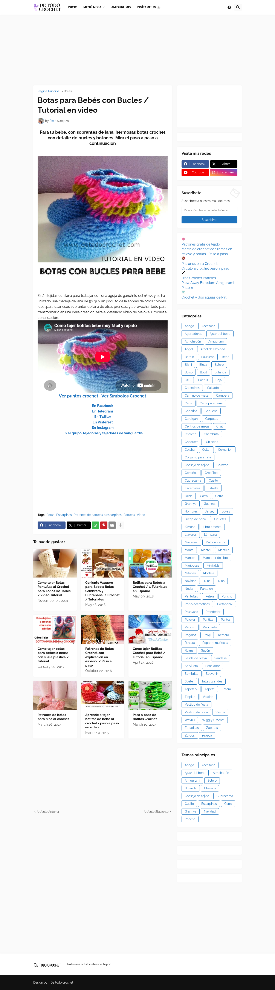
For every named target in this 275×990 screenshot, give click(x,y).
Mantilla (223, 550)
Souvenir (212, 673)
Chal (219, 426)
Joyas (226, 511)
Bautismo (207, 357)
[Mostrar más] (120, 525)
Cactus (203, 380)
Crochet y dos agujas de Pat (204, 297)
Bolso (188, 372)
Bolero (219, 364)
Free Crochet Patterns (199, 278)
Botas (68, 91)
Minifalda (213, 565)
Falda (188, 496)
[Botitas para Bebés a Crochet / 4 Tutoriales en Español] (150, 563)
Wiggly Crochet (213, 720)
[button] (229, 7)
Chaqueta (192, 442)
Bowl (203, 372)
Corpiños (191, 473)
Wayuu (190, 720)
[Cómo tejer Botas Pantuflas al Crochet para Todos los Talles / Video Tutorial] (55, 563)
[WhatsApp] (95, 525)
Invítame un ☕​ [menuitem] (148, 7)
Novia (189, 588)
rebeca (207, 735)
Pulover (190, 619)
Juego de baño (195, 519)
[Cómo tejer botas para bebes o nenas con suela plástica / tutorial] (55, 629)
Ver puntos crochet (78, 396)
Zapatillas (192, 727)
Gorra (204, 496)
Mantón (190, 557)
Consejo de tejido (197, 465)
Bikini (188, 364)
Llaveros (191, 534)
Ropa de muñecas (215, 642)
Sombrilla (191, 673)
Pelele (209, 596)
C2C (188, 380)
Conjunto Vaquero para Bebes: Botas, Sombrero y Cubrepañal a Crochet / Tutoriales (102, 591)
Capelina (191, 411)
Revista (190, 642)
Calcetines (192, 388)
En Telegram (102, 411)
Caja (218, 380)
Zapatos (212, 727)
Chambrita (211, 434)
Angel (189, 349)
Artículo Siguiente (156, 811)
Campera (222, 395)
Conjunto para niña (198, 457)
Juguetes (219, 519)
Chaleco (190, 434)
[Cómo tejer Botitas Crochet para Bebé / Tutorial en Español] (150, 629)
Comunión (225, 449)
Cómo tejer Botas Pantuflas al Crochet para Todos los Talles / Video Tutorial (54, 589)
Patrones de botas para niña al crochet (53, 717)
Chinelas (212, 442)
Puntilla (208, 619)
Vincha (220, 712)
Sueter (189, 681)
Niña (207, 581)
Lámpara (210, 534)
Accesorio (208, 326)
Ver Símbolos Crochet (123, 396)
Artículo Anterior (48, 811)
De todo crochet (61, 982)
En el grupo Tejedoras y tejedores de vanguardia (103, 433)
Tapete (210, 689)
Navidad (191, 581)
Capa (188, 403)
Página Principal (49, 91)
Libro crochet (212, 527)
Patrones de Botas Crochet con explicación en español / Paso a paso (99, 657)
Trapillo (190, 697)
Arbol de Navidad (212, 349)
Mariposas (192, 565)
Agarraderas (193, 333)
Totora (226, 689)
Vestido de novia (196, 712)
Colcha (190, 449)
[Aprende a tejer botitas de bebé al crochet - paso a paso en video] (102, 695)
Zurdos (190, 735)
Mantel (206, 550)
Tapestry (191, 689)
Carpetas (211, 418)
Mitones (190, 573)
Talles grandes (212, 681)
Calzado (213, 388)
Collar (206, 449)
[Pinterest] (103, 525)
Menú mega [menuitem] (92, 7)
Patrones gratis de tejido (201, 244)
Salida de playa (196, 658)
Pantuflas (191, 596)
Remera (223, 635)
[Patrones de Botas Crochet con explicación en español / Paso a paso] (102, 629)
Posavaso (191, 612)
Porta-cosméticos (197, 604)
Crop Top (211, 473)
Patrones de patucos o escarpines (98, 515)
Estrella (213, 488)
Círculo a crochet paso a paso (205, 268)
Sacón (205, 650)
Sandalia (220, 658)
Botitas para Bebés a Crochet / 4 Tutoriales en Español (150, 587)
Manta (189, 550)
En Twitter (102, 417)
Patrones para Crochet (199, 264)
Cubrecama (193, 480)
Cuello (213, 480)
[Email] (112, 525)
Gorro (219, 496)
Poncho (227, 596)
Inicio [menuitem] (72, 7)
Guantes (209, 503)
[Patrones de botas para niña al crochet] (55, 695)
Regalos (190, 635)
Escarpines (64, 515)
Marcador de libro (215, 557)
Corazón (222, 465)
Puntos (226, 619)
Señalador (212, 666)
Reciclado (210, 627)
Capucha (211, 411)
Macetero (191, 542)
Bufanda (220, 372)
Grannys (190, 503)
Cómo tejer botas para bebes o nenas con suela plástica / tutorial (53, 655)
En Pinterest (103, 422)
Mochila (208, 573)
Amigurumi (216, 341)
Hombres (191, 511)
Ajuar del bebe (220, 333)
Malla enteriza (215, 542)
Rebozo (190, 627)
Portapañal (225, 604)
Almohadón (193, 341)
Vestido (208, 697)
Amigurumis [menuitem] (121, 7)
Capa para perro (211, 403)
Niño (221, 581)
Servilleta (191, 666)
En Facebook (102, 406)
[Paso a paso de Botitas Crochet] (150, 695)
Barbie (189, 357)
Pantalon (206, 588)
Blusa (203, 364)
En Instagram (103, 428)
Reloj (207, 635)
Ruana (189, 650)
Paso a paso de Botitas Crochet (145, 717)
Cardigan (191, 418)
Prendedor (213, 612)
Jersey (209, 511)
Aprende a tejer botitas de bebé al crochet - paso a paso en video (102, 721)
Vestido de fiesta (196, 704)
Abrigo (189, 326)
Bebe (225, 357)
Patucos (129, 515)
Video (141, 515)
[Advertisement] (137, 50)
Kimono (190, 527)
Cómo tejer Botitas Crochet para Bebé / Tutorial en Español (149, 653)
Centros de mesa (197, 426)
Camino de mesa (197, 395)
